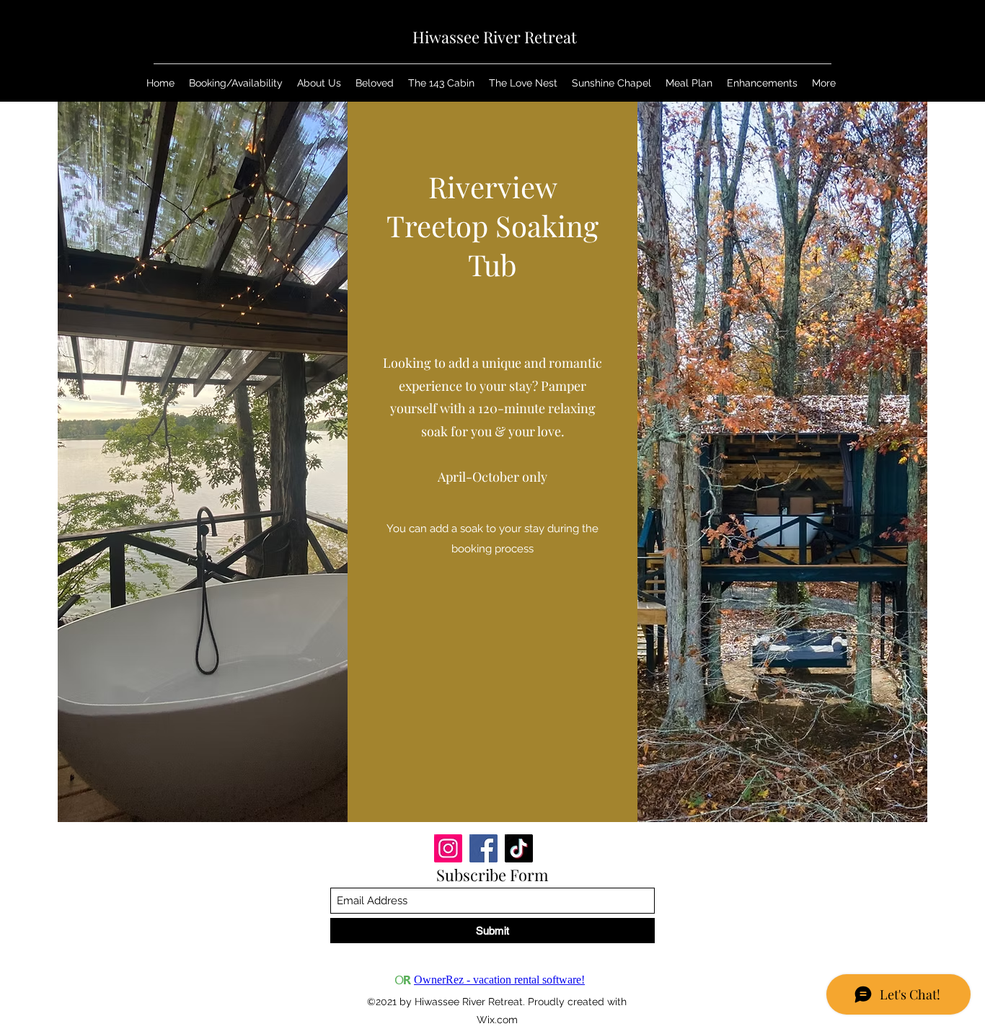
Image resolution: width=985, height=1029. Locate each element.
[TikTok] (519, 848)
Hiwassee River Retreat (494, 37)
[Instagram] (448, 848)
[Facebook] (483, 848)
